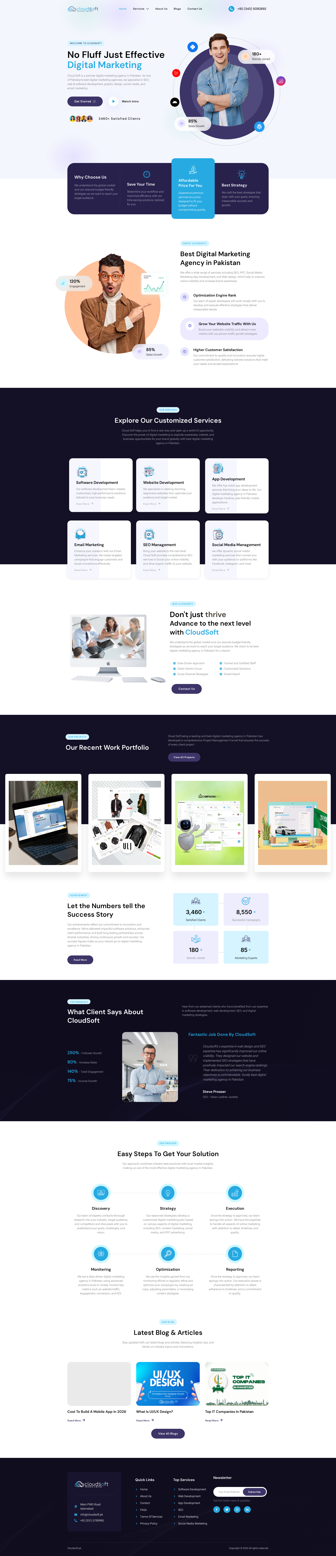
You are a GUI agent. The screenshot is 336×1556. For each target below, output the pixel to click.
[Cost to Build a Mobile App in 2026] (99, 1384)
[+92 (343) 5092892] (231, 9)
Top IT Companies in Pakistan (229, 1411)
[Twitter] (226, 1509)
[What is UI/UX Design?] (168, 1384)
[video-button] (113, 101)
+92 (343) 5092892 (251, 9)
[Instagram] (237, 1509)
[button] (130, 101)
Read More (82, 503)
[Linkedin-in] (247, 1509)
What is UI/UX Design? (154, 1411)
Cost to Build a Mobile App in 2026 (96, 1411)
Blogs (177, 9)
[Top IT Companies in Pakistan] (237, 1384)
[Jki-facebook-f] (216, 1509)
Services (139, 9)
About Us (161, 9)
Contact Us (194, 9)
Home (123, 9)
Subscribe (254, 1491)
